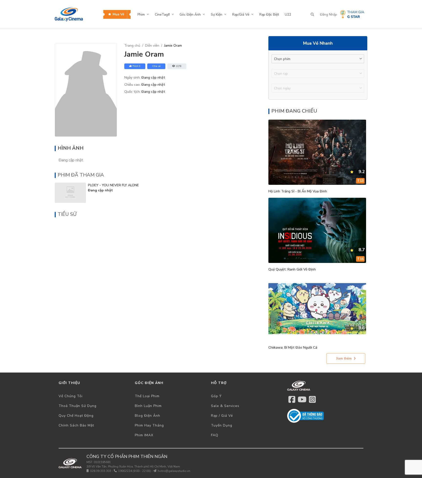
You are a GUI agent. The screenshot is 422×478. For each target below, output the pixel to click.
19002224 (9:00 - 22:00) (134, 471)
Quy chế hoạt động (76, 415)
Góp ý (216, 396)
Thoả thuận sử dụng (77, 406)
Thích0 (136, 66)
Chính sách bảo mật (76, 425)
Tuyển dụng (221, 425)
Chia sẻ (156, 66)
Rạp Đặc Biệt (269, 14)
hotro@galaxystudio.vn (174, 471)
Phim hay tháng (149, 425)
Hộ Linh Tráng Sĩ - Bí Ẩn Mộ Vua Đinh (297, 191)
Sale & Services (225, 406)
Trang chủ (132, 45)
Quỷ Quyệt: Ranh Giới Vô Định (292, 269)
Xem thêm (344, 358)
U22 (288, 14)
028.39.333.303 (100, 471)
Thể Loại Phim (147, 396)
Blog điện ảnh (147, 415)
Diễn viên (152, 45)
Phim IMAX (144, 435)
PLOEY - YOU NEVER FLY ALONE (113, 185)
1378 (178, 66)
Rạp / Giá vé (222, 415)
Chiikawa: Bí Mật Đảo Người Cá (292, 347)
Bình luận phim (148, 406)
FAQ (214, 435)
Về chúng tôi (71, 396)
